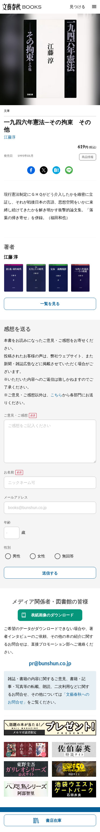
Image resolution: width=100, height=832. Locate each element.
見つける (77, 7)
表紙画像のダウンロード (52, 615)
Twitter (44, 170)
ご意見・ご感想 (16, 415)
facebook (31, 170)
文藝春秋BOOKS (21, 7)
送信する (50, 573)
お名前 (9, 472)
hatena (56, 170)
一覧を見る (50, 304)
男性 (16, 556)
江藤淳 (10, 137)
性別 (7, 547)
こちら (56, 395)
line (69, 170)
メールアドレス (16, 497)
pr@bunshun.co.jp (50, 663)
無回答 (68, 556)
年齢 (7, 522)
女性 (41, 556)
